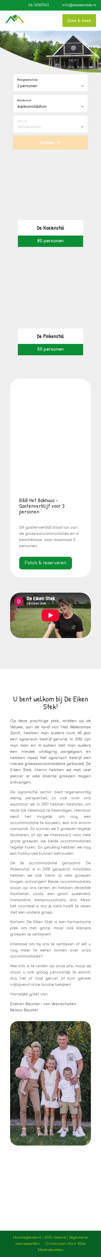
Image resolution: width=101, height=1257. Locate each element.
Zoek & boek (79, 21)
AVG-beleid (55, 1237)
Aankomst (24, 100)
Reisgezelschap (27, 80)
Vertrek (22, 121)
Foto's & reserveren (45, 563)
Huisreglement (27, 1237)
